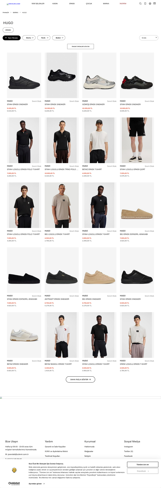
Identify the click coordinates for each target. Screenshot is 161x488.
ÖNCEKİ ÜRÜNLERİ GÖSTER (80, 46)
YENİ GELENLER (38, 3)
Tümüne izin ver (143, 464)
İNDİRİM (123, 3)
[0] (154, 3)
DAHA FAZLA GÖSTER (79, 379)
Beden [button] (58, 38)
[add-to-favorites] (39, 54)
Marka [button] (28, 38)
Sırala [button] (144, 38)
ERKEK (72, 3)
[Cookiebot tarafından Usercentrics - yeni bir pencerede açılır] (14, 483)
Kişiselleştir (141, 471)
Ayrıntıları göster (35, 484)
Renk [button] (43, 38)
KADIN (55, 3)
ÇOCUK (89, 3)
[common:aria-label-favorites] (150, 3)
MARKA (106, 3)
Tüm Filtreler (13, 38)
